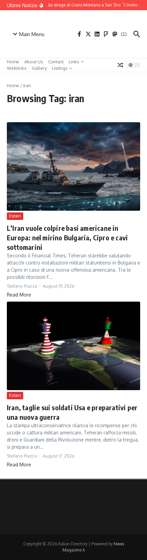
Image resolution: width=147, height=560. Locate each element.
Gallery (39, 68)
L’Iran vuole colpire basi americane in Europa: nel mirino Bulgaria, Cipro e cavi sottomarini (67, 237)
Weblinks (17, 68)
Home (13, 61)
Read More (19, 295)
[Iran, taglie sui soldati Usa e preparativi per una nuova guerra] (73, 346)
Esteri (15, 216)
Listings (60, 68)
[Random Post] (120, 65)
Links (74, 61)
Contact (56, 61)
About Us (33, 61)
